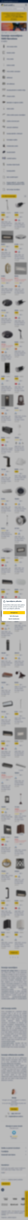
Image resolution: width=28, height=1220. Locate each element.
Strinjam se (14, 612)
